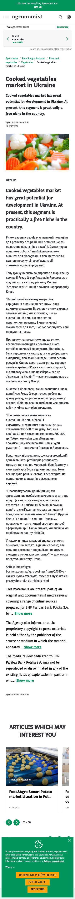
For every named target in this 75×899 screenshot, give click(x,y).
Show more (23, 613)
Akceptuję (37, 889)
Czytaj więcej (37, 882)
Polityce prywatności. (54, 861)
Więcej (8, 867)
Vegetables (27, 62)
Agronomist (12, 58)
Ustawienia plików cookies (37, 875)
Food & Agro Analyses (33, 58)
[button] (6, 17)
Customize (62, 27)
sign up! (38, 7)
